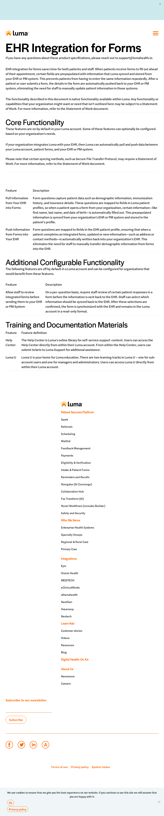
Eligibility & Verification (76, 463)
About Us (67, 669)
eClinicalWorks (70, 587)
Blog (64, 652)
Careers (66, 683)
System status (101, 767)
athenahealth (69, 595)
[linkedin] (33, 744)
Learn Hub (67, 623)
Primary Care (69, 549)
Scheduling (68, 434)
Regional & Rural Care (74, 542)
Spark (64, 419)
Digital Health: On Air (75, 659)
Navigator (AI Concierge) (76, 484)
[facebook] (9, 744)
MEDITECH (67, 580)
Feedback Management (75, 448)
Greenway (67, 609)
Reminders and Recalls (75, 477)
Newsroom (68, 676)
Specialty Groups (71, 535)
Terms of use (59, 767)
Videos (65, 638)
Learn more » (121, 10)
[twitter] (21, 744)
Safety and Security (73, 513)
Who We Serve (70, 520)
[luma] (17, 33)
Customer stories (71, 631)
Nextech (66, 616)
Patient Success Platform (77, 412)
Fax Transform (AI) (72, 499)
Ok (10, 803)
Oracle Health (69, 573)
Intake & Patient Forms (75, 470)
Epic (63, 566)
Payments (67, 455)
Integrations (69, 558)
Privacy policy (80, 767)
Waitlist (65, 441)
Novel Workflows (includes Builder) (83, 506)
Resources (67, 645)
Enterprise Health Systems (77, 527)
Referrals (66, 427)
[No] (159, 802)
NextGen (66, 602)
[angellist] (45, 744)
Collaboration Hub (72, 491)
